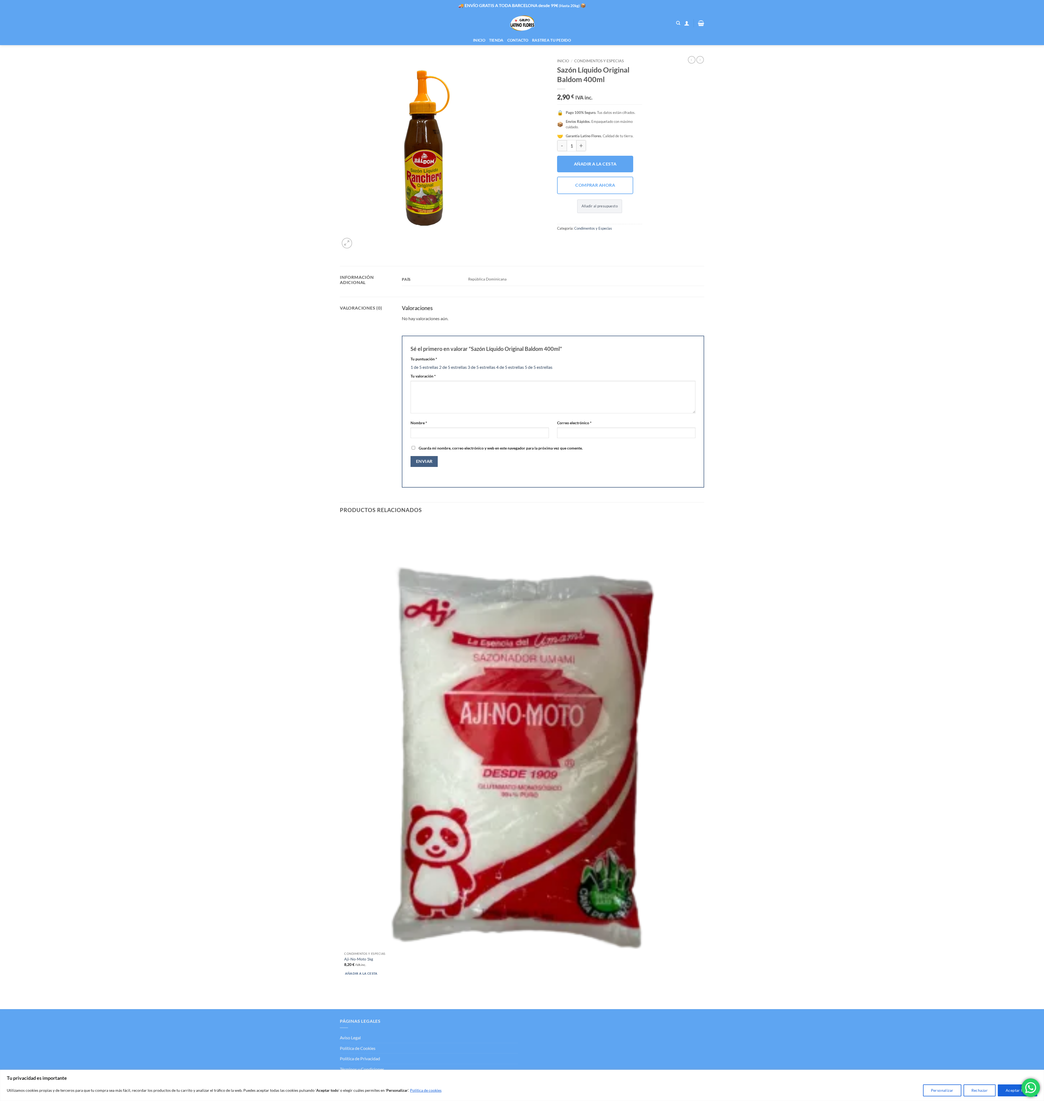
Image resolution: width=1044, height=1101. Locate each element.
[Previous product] (700, 60)
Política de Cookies (357, 1048)
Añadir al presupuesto (600, 206)
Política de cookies (426, 1090)
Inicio (479, 40)
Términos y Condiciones (362, 1069)
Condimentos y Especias (599, 61)
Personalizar (942, 1090)
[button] (686, 23)
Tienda (496, 40)
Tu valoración (423, 376)
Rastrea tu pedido (551, 40)
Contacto (517, 40)
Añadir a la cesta (595, 163)
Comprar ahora (595, 185)
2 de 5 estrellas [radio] (453, 367)
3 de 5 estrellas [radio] (481, 367)
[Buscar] (678, 23)
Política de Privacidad (360, 1058)
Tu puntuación (424, 359)
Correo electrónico (574, 422)
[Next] (360, 240)
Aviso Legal (350, 1037)
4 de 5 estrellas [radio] (510, 367)
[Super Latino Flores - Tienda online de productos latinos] (522, 23)
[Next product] (691, 60)
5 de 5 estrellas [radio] (538, 367)
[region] (522, 1085)
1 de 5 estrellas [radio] (424, 367)
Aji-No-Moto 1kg (358, 959)
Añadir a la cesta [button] (361, 973)
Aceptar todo (1017, 1090)
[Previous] (342, 999)
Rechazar (979, 1090)
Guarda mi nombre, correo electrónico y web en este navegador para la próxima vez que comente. (501, 448)
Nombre (419, 422)
